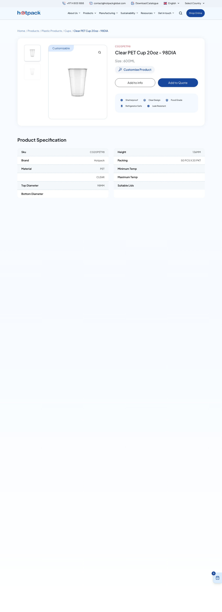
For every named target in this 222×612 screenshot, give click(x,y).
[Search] (180, 13)
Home (21, 31)
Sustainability (128, 12)
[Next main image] (103, 82)
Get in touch (164, 12)
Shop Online (195, 12)
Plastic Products (52, 31)
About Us (73, 12)
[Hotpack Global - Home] (28, 13)
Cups (67, 31)
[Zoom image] (99, 52)
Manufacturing (107, 12)
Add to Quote (177, 83)
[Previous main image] (52, 82)
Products (88, 12)
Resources (146, 12)
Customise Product (137, 69)
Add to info (135, 83)
